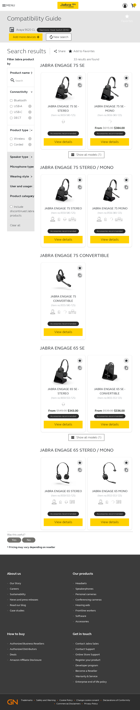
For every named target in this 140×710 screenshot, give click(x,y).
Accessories (82, 621)
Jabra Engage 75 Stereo (63, 208)
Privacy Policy (91, 703)
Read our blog (18, 605)
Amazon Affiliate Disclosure (26, 660)
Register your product (87, 660)
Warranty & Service (86, 676)
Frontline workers (85, 610)
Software (80, 616)
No (29, 540)
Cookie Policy (66, 700)
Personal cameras (85, 594)
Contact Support (85, 649)
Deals (13, 654)
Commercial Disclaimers (68, 703)
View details (63, 142)
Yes (14, 540)
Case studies (17, 610)
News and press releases (24, 599)
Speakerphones (84, 588)
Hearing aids (82, 605)
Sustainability (18, 594)
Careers (14, 588)
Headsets (81, 583)
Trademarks (26, 700)
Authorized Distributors (23, 649)
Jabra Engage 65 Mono (109, 491)
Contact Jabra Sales (87, 643)
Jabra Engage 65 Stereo (63, 491)
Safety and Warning (46, 700)
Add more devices (26, 37)
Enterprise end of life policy (91, 681)
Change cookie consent (87, 700)
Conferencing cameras (88, 599)
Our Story (15, 583)
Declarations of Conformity (116, 700)
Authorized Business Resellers (27, 643)
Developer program (86, 665)
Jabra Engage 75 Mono (109, 208)
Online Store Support (87, 654)
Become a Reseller (86, 670)
